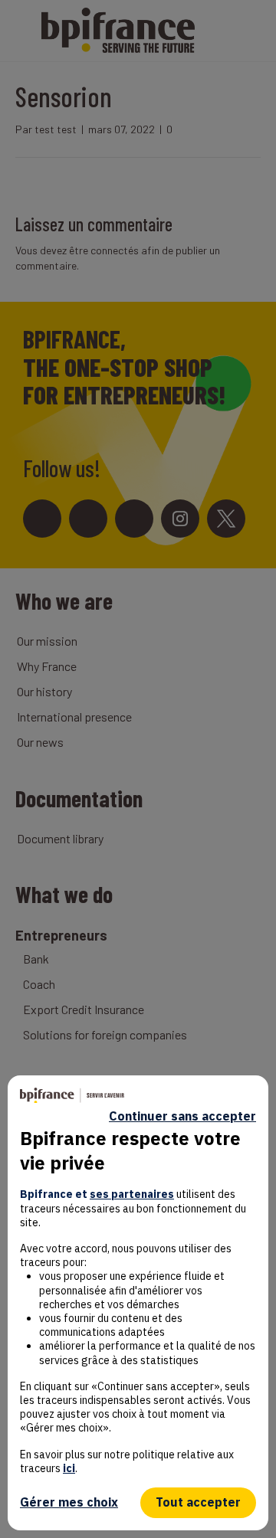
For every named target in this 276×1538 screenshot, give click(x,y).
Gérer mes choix (69, 1502)
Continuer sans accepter (182, 1116)
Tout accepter (198, 1502)
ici (69, 1468)
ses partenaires (132, 1194)
